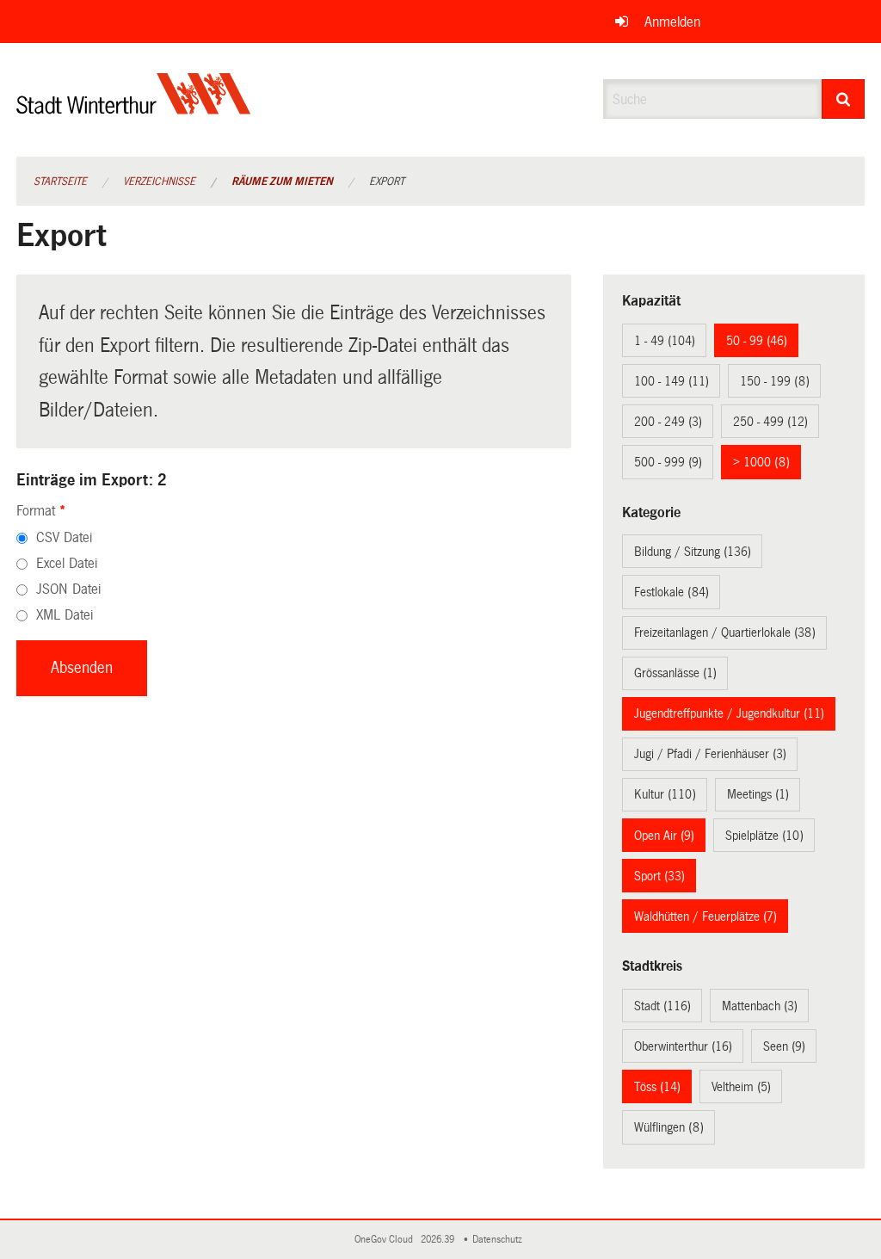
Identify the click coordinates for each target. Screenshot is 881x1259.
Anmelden (672, 22)
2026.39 (438, 1239)
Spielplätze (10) (764, 835)
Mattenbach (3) (760, 1006)
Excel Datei (66, 563)
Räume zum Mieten (282, 182)
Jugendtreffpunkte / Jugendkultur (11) (729, 713)
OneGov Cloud (386, 1239)
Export (386, 182)
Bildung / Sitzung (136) (692, 552)
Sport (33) (659, 876)
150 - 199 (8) (775, 381)
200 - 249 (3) (668, 422)
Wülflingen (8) (669, 1127)
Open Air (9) (664, 835)
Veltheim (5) (741, 1087)
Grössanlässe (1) (675, 673)
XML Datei (64, 615)
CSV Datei (64, 537)
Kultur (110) (665, 794)
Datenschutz (499, 1239)
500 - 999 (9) (668, 462)
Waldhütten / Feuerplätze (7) (705, 916)
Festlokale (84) (671, 592)
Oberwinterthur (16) (683, 1046)
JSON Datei (68, 589)
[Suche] (844, 99)
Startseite (60, 182)
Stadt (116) (662, 1006)
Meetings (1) (758, 794)
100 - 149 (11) (671, 381)
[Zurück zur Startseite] (133, 108)
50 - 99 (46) (756, 341)
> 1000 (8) (761, 462)
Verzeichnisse (159, 182)
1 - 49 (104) (664, 341)
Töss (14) (657, 1087)
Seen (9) (784, 1046)
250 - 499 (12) (770, 422)
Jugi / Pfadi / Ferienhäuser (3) (710, 754)
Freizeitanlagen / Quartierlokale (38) (725, 632)
